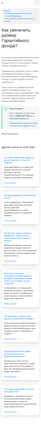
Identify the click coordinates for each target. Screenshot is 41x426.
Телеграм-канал (15, 126)
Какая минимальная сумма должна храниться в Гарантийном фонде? (17, 353)
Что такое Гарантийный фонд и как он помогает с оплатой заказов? (19, 160)
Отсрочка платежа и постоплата (19, 13)
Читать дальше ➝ (11, 183)
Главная (6, 11)
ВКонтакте (31, 126)
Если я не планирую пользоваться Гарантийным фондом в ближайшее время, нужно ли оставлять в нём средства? (18, 278)
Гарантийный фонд (13, 16)
